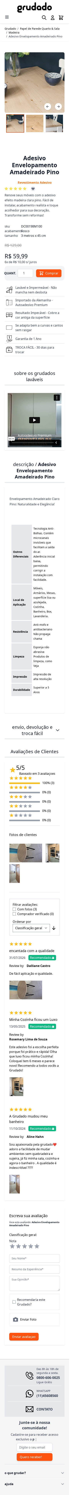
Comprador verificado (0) (35, 914)
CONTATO (44, 1409)
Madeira (14, 32)
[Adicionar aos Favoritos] (33, 188)
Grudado (10, 28)
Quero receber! (31, 1457)
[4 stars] (31, 1246)
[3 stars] (25, 1246)
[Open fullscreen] (35, 82)
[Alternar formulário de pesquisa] (44, 17)
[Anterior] (47, 106)
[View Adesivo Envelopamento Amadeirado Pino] (15, 123)
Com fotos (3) (27, 909)
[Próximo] (58, 106)
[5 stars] (37, 1246)
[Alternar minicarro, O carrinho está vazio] (61, 17)
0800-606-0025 (48, 1377)
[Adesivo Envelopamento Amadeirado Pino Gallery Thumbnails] (34, 123)
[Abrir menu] (7, 17)
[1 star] (12, 1246)
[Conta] (52, 17)
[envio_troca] (57, 730)
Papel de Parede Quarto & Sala (40, 28)
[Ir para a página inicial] (35, 7)
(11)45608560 (47, 1395)
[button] (16, 188)
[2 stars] (18, 1246)
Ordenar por (22, 921)
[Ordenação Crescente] (53, 928)
